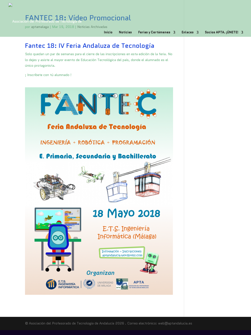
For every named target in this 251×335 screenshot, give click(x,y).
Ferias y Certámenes (154, 33)
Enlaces (188, 33)
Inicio (108, 33)
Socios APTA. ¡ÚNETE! (221, 33)
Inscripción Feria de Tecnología (49, 84)
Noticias (125, 33)
